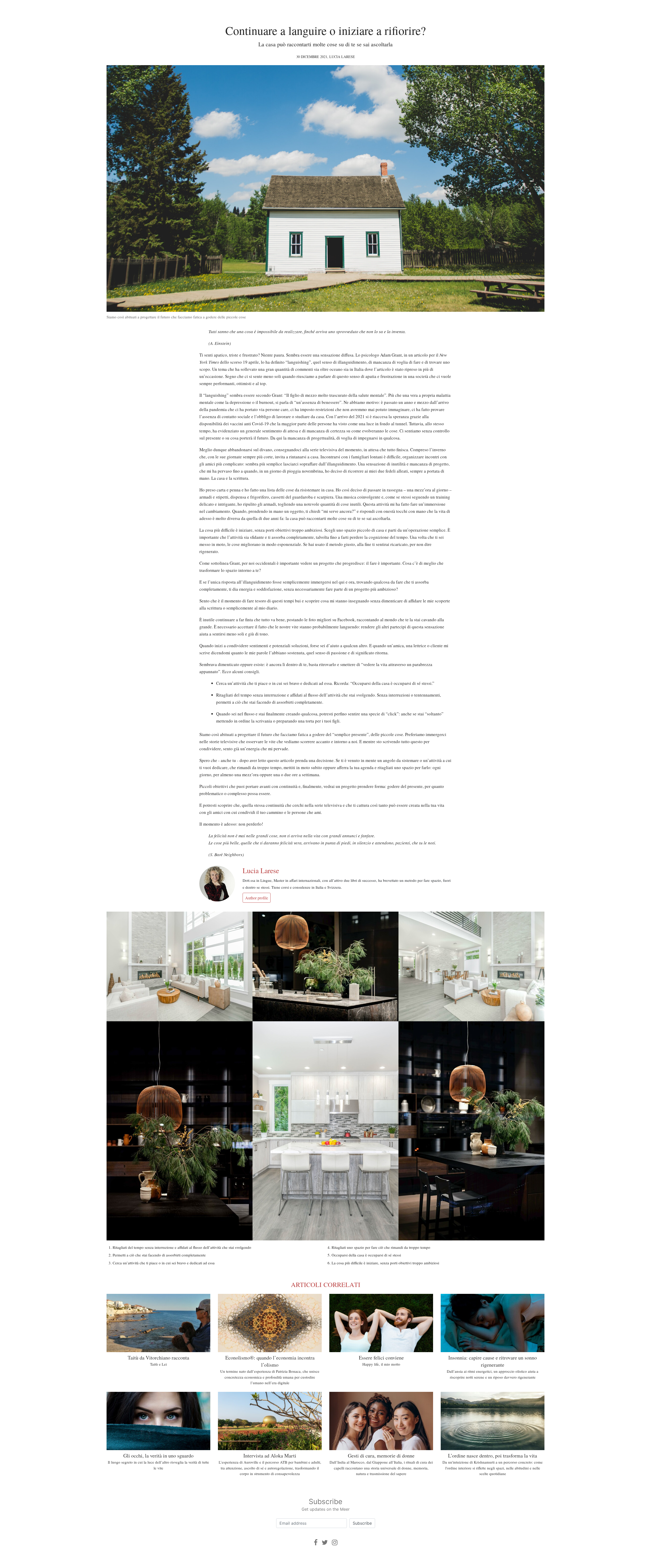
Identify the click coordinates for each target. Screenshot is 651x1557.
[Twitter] (325, 1542)
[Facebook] (316, 1542)
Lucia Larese (342, 56)
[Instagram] (334, 1542)
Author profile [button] (256, 897)
